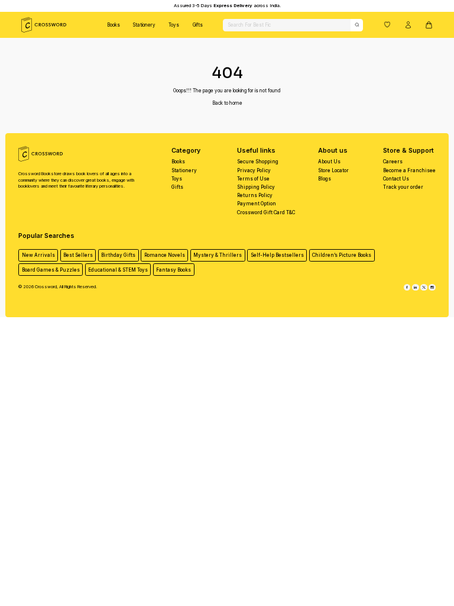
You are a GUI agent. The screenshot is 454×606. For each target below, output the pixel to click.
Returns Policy (255, 195)
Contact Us (396, 179)
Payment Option (256, 204)
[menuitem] (113, 24)
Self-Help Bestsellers (277, 255)
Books (113, 25)
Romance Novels (164, 255)
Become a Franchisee (409, 170)
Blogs (324, 179)
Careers (393, 162)
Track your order (403, 187)
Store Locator (333, 170)
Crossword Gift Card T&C (266, 212)
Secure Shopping (257, 162)
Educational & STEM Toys (118, 270)
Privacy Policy (254, 170)
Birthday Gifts (118, 255)
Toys (173, 25)
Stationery (144, 25)
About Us (329, 162)
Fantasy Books (173, 270)
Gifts (198, 25)
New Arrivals (38, 255)
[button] (387, 24)
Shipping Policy (256, 187)
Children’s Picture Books (341, 255)
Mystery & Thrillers (217, 255)
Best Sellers (78, 255)
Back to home (227, 103)
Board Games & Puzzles (51, 270)
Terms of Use (253, 179)
